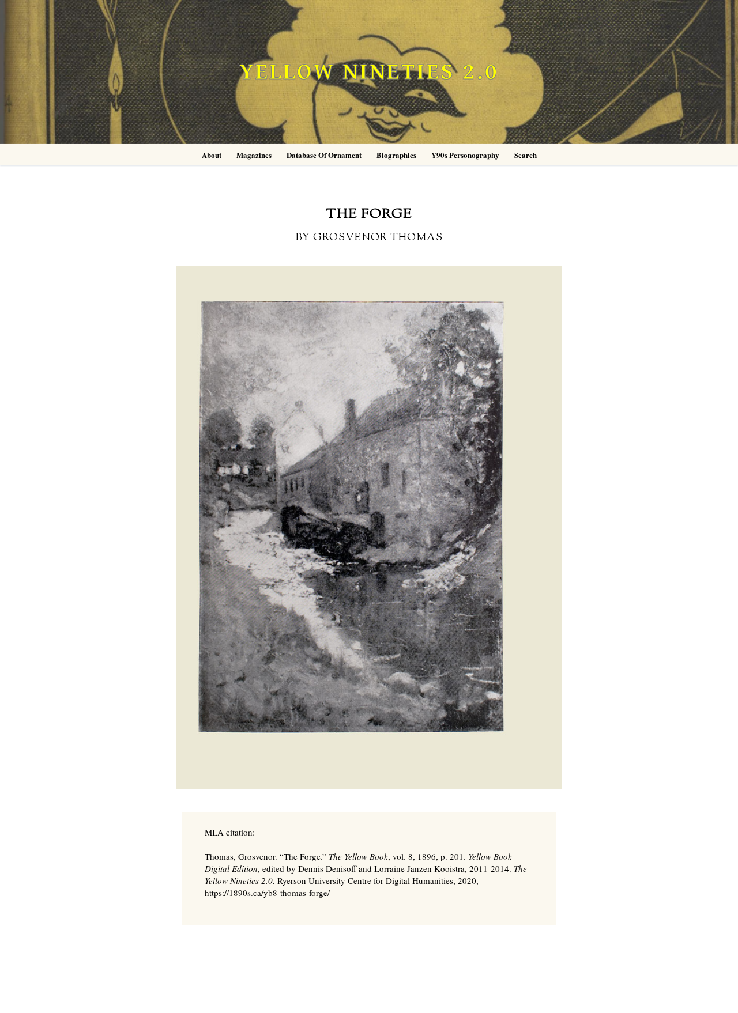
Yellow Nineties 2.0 (369, 72)
